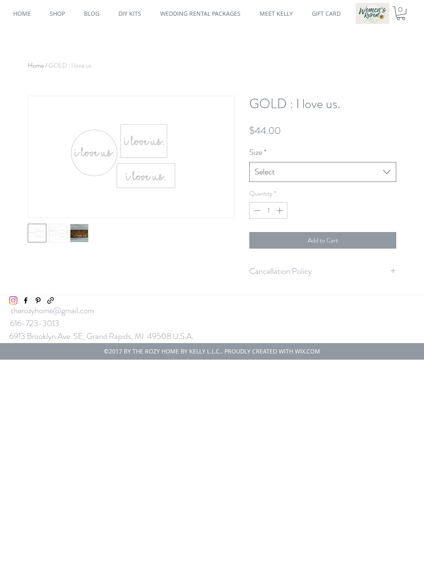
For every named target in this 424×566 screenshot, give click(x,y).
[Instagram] (13, 300)
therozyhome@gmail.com (52, 311)
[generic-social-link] (50, 300)
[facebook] (26, 300)
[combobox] (322, 172)
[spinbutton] (268, 210)
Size (258, 152)
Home (36, 65)
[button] (401, 13)
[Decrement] (256, 210)
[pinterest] (38, 300)
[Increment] (280, 210)
